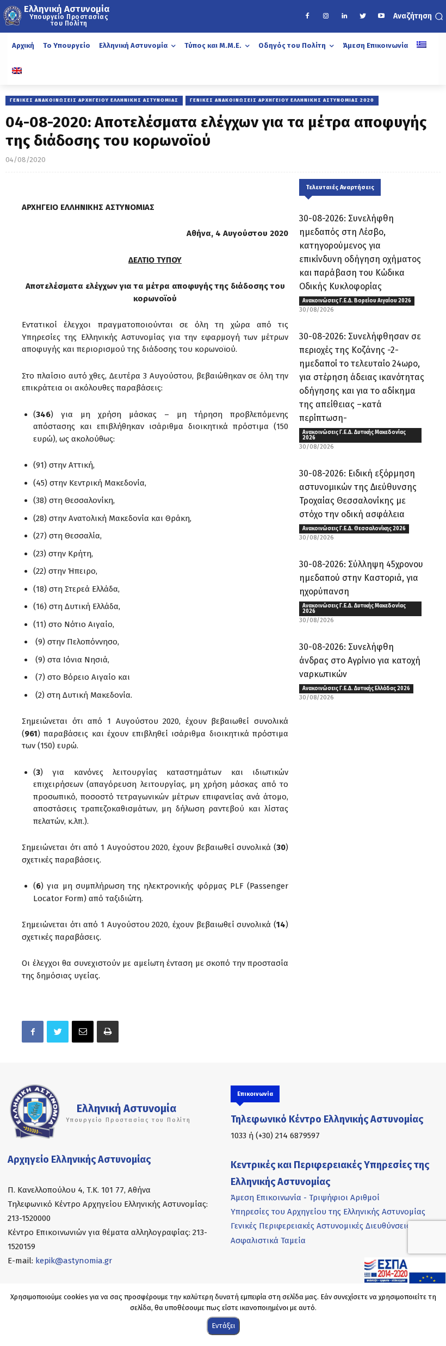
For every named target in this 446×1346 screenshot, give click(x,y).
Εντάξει (223, 1326)
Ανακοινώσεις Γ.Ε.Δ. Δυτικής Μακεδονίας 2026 (354, 435)
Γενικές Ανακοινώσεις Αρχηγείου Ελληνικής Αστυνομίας (94, 100)
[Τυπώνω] (108, 1032)
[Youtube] (381, 16)
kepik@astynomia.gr (73, 1261)
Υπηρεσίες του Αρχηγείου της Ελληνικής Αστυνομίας (328, 1212)
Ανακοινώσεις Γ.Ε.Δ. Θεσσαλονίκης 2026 (354, 528)
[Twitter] (362, 16)
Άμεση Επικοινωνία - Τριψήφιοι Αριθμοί (305, 1197)
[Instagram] (325, 16)
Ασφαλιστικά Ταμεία (268, 1240)
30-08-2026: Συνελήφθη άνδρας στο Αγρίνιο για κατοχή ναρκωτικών (359, 660)
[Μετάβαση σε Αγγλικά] (17, 72)
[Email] (83, 1032)
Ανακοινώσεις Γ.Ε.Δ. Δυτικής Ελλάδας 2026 (356, 688)
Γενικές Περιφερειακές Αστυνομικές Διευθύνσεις (320, 1226)
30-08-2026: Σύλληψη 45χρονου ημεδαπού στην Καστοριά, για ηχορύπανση (361, 578)
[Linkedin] (344, 16)
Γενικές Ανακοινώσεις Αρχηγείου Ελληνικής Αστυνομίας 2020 (282, 100)
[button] (418, 16)
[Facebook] (307, 16)
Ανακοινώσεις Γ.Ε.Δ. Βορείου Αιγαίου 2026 (356, 300)
